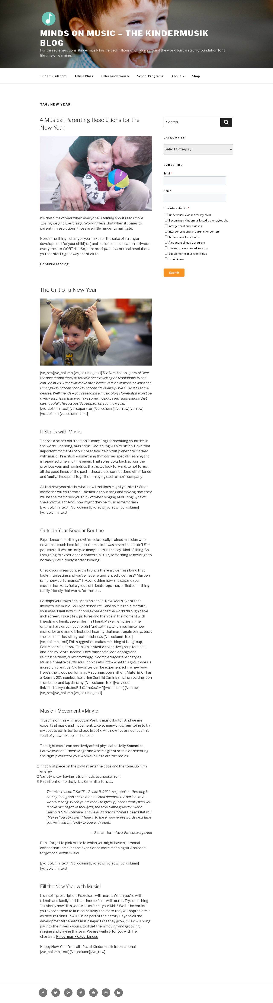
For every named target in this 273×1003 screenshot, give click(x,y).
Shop (196, 76)
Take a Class (83, 76)
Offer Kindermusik (115, 76)
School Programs (150, 76)
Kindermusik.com (53, 76)
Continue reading (54, 264)
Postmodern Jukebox (57, 647)
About (176, 76)
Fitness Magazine (78, 751)
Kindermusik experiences (77, 936)
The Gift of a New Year (68, 289)
